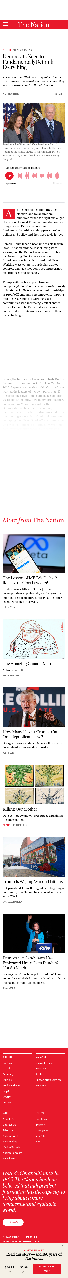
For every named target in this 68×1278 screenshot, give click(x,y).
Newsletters (10, 1158)
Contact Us (9, 1124)
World (6, 1068)
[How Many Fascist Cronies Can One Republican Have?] (34, 707)
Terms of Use (30, 1237)
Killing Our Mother (20, 809)
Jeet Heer (8, 752)
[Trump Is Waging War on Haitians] (34, 857)
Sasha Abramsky (12, 901)
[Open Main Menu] (5, 24)
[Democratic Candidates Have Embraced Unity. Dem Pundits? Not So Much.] (34, 933)
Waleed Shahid (11, 94)
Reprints (41, 1085)
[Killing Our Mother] (34, 784)
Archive (40, 1074)
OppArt (7, 825)
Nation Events (11, 1136)
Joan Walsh (10, 988)
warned (8, 391)
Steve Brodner (11, 675)
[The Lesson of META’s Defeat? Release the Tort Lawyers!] (34, 553)
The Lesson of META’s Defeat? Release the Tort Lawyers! (30, 580)
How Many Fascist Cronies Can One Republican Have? (31, 734)
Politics (7, 50)
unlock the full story (46, 1269)
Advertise (8, 1130)
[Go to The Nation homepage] (34, 24)
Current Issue (44, 1062)
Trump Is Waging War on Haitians (33, 881)
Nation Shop (10, 1141)
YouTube (41, 1136)
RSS (38, 1141)
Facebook (41, 1119)
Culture (7, 1079)
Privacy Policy (11, 1237)
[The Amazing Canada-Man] (34, 639)
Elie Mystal (9, 607)
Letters (7, 1102)
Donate (13, 1222)
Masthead (41, 1068)
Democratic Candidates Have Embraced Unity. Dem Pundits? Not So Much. (31, 962)
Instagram (42, 1130)
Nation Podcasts (12, 1152)
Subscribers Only (35, 1250)
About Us (8, 1119)
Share (58, 94)
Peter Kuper (20, 825)
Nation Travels (11, 1147)
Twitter (40, 1124)
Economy (8, 1074)
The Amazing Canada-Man (27, 663)
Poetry (7, 1096)
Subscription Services (48, 1079)
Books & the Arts (13, 1085)
